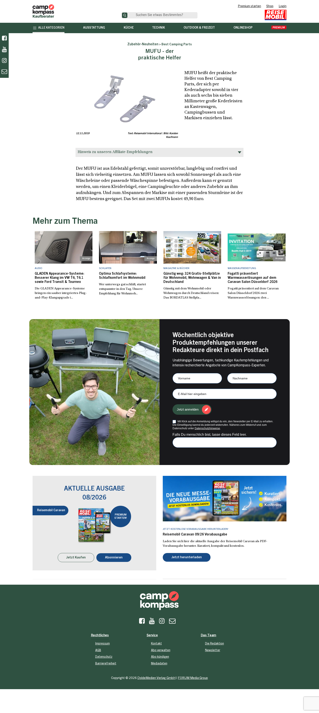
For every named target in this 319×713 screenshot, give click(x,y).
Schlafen (105, 268)
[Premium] (278, 28)
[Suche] (124, 15)
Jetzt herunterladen (186, 557)
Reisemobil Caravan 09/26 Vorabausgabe (195, 534)
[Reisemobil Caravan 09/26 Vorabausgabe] (224, 498)
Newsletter (212, 650)
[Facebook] (4, 38)
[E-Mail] (172, 622)
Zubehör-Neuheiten (142, 44)
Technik (158, 27)
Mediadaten (159, 663)
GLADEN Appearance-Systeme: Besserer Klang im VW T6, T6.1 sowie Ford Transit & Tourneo (59, 278)
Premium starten (249, 6)
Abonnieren (114, 557)
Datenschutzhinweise (207, 428)
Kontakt (156, 643)
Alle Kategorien (51, 27)
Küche (129, 27)
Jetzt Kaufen (76, 557)
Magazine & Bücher (176, 268)
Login (282, 6)
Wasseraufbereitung (242, 268)
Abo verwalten (160, 650)
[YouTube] (152, 622)
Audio (38, 268)
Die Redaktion (214, 643)
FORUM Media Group (193, 678)
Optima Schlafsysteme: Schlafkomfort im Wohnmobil (122, 276)
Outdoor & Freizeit (199, 27)
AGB (98, 650)
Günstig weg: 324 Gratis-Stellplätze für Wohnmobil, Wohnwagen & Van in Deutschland (192, 278)
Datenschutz (103, 657)
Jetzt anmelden (188, 409)
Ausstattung (94, 27)
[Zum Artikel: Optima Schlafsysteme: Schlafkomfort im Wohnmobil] (128, 247)
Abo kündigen (160, 657)
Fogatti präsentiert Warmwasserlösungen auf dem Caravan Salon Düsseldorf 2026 (252, 278)
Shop (269, 6)
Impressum (102, 643)
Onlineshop (243, 27)
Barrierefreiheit (105, 663)
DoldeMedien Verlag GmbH (156, 678)
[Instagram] (162, 622)
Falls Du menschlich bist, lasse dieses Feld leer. (210, 434)
